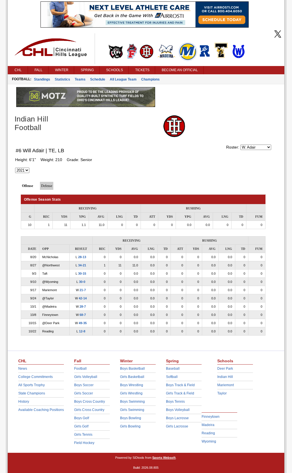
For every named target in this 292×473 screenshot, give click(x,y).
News (22, 369)
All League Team (123, 79)
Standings (42, 79)
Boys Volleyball (178, 410)
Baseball (173, 369)
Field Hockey (84, 443)
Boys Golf (81, 418)
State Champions (31, 393)
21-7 (83, 290)
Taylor (222, 393)
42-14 (83, 298)
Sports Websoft (164, 457)
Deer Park (225, 369)
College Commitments (35, 377)
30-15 (82, 273)
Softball (172, 377)
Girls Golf (81, 426)
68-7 (83, 314)
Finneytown (211, 417)
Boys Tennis (175, 402)
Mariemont (225, 385)
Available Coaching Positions (41, 410)
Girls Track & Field (180, 393)
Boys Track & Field (180, 385)
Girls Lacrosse (177, 426)
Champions (150, 79)
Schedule (97, 79)
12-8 (82, 331)
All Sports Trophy (31, 385)
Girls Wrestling (131, 393)
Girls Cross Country (89, 410)
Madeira (208, 425)
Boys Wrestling (131, 385)
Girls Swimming (132, 410)
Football (80, 369)
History (23, 402)
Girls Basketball (132, 377)
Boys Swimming (132, 402)
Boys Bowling (130, 418)
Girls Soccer (83, 393)
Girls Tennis (83, 435)
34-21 (82, 265)
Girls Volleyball (85, 377)
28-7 (83, 306)
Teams (80, 79)
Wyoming (209, 441)
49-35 (83, 323)
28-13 (82, 257)
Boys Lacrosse (177, 418)
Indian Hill (225, 377)
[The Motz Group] (85, 105)
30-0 (82, 281)
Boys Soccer (84, 385)
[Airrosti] (144, 26)
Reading (208, 433)
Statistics (62, 79)
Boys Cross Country (89, 402)
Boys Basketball (132, 369)
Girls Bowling (130, 426)
